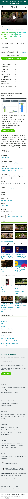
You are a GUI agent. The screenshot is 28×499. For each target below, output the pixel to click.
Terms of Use (11, 54)
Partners (20, 445)
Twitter (10, 163)
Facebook (4, 163)
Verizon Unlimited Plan (8, 338)
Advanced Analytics (6, 405)
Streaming (4, 390)
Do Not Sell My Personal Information (10, 479)
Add (8, 204)
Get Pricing (13, 448)
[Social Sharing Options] (2, 26)
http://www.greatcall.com (9, 189)
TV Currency (17, 432)
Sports (10, 390)
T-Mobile (4, 321)
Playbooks (9, 432)
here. (21, 475)
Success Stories (5, 430)
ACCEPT (7, 497)
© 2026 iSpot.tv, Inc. (6, 487)
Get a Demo (4, 448)
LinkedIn (22, 456)
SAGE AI (16, 392)
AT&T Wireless (5, 324)
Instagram (4, 459)
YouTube (15, 163)
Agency (22, 387)
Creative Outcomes (17, 430)
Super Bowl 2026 (5, 416)
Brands (10, 387)
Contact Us (13, 445)
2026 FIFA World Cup (18, 416)
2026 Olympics (5, 419)
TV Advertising (5, 434)
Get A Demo (6, 373)
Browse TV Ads (21, 414)
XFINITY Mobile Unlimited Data (10, 343)
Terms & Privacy (17, 487)
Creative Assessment (14, 401)
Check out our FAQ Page (14, 217)
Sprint (3, 326)
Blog (17, 427)
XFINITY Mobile (5, 336)
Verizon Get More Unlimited (9, 346)
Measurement (5, 403)
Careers (19, 443)
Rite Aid (9, 200)
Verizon (3, 319)
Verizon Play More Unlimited (9, 341)
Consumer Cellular (7, 329)
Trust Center (16, 489)
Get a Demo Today (8, 131)
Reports (3, 427)
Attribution (14, 403)
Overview (3, 387)
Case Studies (10, 427)
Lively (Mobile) (5, 157)
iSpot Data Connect (6, 392)
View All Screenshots (7, 241)
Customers (12, 443)
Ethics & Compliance (6, 489)
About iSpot (4, 443)
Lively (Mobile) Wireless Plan (10, 168)
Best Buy (4, 200)
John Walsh (4, 206)
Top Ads (3, 414)
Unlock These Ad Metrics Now (14, 58)
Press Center (5, 445)
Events (3, 432)
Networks (16, 387)
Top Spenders (11, 414)
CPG (15, 390)
